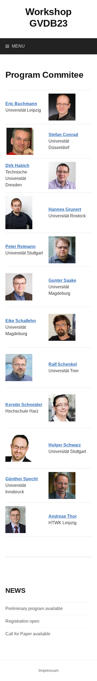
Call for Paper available (27, 634)
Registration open (22, 621)
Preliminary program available (34, 608)
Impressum (49, 670)
